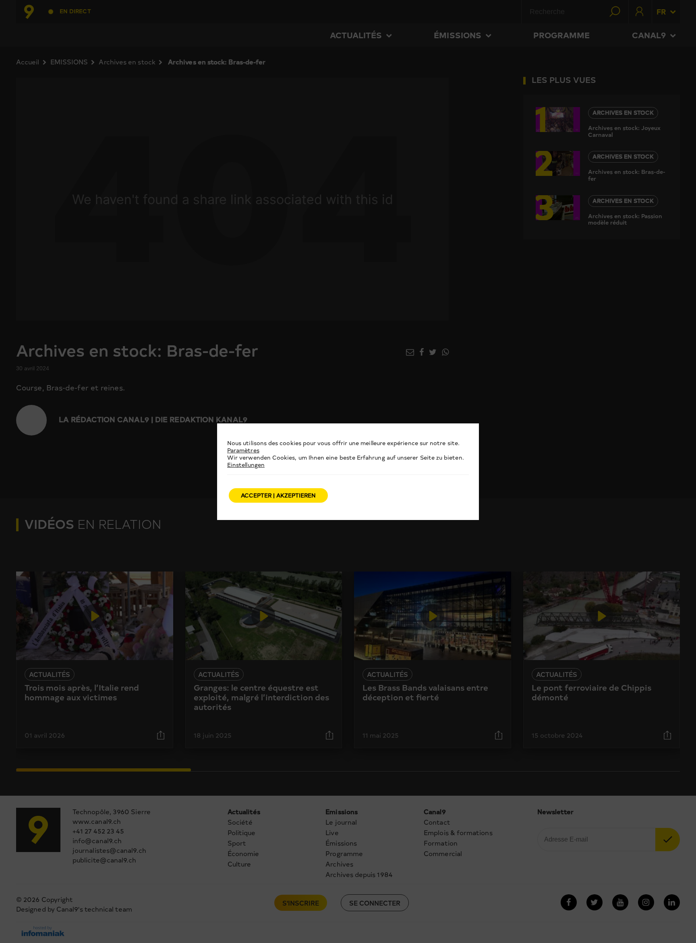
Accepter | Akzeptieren (278, 495)
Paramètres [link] (243, 450)
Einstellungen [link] (246, 464)
